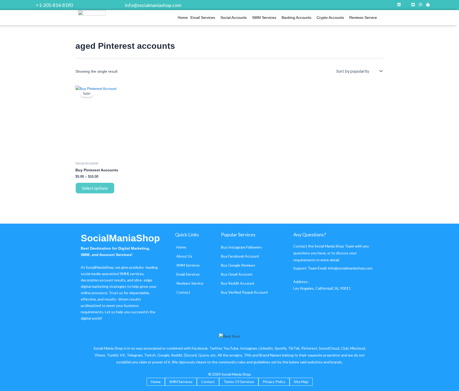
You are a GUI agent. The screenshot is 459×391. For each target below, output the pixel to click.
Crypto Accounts (330, 17)
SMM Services (264, 17)
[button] (204, 17)
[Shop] (428, 5)
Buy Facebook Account (240, 256)
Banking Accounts (296, 17)
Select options (95, 187)
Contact (183, 292)
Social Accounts (233, 17)
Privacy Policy (274, 381)
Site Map (301, 381)
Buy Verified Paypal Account (244, 292)
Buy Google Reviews (238, 265)
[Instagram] (420, 5)
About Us (184, 256)
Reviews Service (363, 17)
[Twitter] (413, 5)
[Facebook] (406, 5)
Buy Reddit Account (237, 283)
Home (183, 17)
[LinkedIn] (399, 5)
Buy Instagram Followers (241, 247)
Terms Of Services (238, 381)
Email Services (202, 17)
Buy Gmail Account (237, 274)
